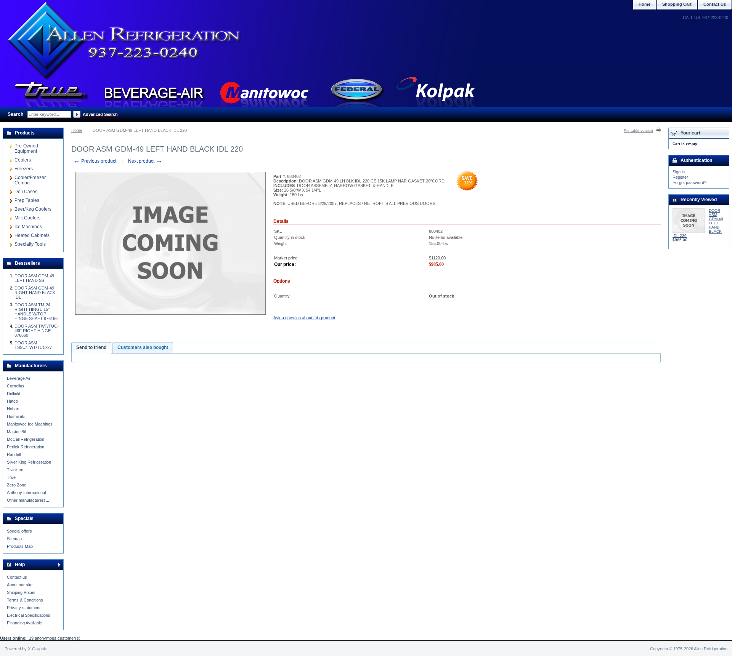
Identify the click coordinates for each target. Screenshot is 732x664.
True (11, 477)
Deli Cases (25, 191)
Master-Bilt (17, 431)
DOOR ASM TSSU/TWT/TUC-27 (33, 345)
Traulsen (15, 469)
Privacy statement (23, 607)
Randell (14, 454)
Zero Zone (16, 485)
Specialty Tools (30, 244)
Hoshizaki (16, 416)
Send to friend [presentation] (91, 347)
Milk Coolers (27, 218)
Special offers (19, 531)
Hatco (12, 401)
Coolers (22, 160)
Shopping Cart (677, 4)
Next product (145, 161)
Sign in (679, 172)
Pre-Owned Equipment (26, 148)
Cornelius (15, 386)
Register (680, 177)
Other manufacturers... (28, 500)
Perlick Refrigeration (25, 447)
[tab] (91, 348)
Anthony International (26, 492)
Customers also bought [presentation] (142, 347)
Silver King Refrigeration (29, 462)
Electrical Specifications (28, 615)
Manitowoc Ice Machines (30, 424)
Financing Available (24, 623)
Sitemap (14, 538)
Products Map (20, 546)
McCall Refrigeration (25, 439)
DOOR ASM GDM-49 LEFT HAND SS (34, 278)
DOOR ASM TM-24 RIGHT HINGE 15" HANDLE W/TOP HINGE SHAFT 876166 (36, 311)
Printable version (638, 130)
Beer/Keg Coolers (32, 209)
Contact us (17, 577)
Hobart (13, 408)
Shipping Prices (21, 592)
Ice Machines (28, 226)
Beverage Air (18, 378)
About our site (19, 584)
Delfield (13, 393)
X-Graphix (37, 648)
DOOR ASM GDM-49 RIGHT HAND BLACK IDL (34, 292)
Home (76, 130)
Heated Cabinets (32, 235)
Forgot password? (689, 182)
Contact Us (714, 4)
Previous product (94, 161)
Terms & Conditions (25, 600)
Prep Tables (26, 200)
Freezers (23, 168)
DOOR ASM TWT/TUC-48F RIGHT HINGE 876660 (36, 331)
